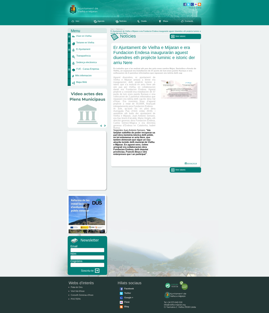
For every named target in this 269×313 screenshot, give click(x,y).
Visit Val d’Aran (77, 291)
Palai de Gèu (77, 287)
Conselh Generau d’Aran (82, 295)
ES (190, 8)
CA (194, 8)
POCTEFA (76, 299)
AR (198, 8)
